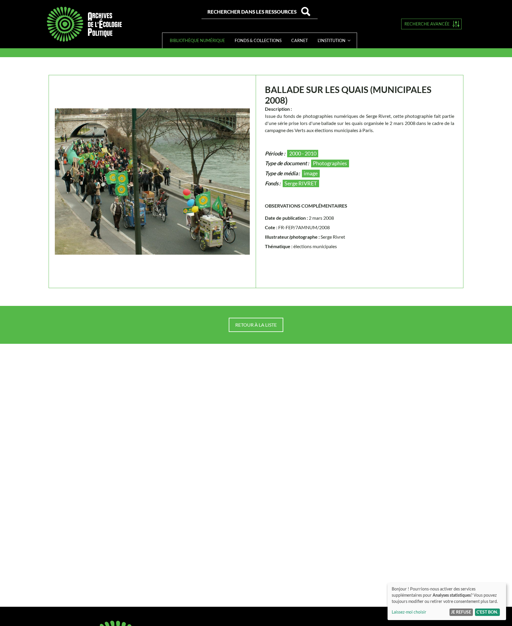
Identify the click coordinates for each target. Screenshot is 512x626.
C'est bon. (487, 611)
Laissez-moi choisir (409, 611)
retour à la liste (256, 325)
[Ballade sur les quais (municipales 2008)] (152, 181)
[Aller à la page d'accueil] (84, 24)
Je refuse (461, 611)
